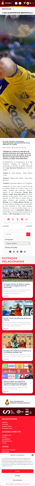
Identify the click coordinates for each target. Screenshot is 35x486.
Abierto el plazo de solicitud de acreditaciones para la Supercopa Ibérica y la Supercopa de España (15, 383)
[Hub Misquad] (28, 3)
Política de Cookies (10, 484)
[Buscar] (28, 234)
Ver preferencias (17, 480)
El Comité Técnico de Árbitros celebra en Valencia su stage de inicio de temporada (17, 285)
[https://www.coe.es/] (28, 411)
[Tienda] (20, 3)
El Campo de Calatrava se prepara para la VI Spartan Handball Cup (17, 351)
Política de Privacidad (19, 484)
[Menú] (33, 3)
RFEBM (8, 3)
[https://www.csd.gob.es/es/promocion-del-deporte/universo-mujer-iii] (20, 412)
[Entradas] (16, 3)
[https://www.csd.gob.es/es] (9, 412)
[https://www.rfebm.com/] (3, 3)
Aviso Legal (26, 484)
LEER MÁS (6, 296)
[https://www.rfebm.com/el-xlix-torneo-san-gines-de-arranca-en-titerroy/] (17, 308)
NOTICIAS (6, 9)
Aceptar (17, 471)
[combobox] (15, 234)
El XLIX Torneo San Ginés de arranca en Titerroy (17, 319)
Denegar (17, 475)
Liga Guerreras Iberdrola (17, 13)
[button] (32, 455)
